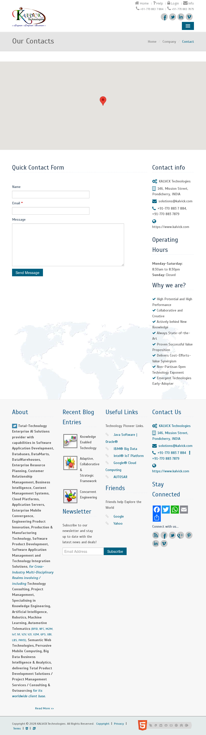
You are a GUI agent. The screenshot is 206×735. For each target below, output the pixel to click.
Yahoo (118, 523)
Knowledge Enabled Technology (88, 442)
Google (119, 516)
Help (159, 3)
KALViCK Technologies (175, 181)
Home (144, 3)
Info (191, 3)
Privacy (119, 723)
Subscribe (115, 551)
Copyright (102, 723)
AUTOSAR (120, 477)
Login (174, 3)
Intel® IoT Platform (129, 456)
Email (17, 203)
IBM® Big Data (125, 449)
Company (169, 42)
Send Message (27, 272)
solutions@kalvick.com (175, 201)
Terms (17, 728)
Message (19, 219)
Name (16, 187)
